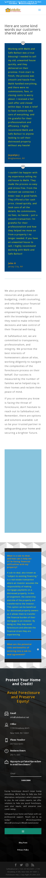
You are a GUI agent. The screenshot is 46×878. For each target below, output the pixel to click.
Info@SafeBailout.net (19, 717)
